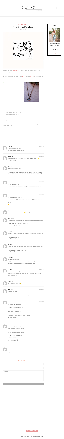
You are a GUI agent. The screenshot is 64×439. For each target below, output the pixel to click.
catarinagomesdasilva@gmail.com (17, 328)
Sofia (9, 210)
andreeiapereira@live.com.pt (16, 197)
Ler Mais (54, 53)
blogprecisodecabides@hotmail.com (15, 352)
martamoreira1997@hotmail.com (17, 150)
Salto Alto (17, 114)
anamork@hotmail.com (15, 251)
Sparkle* (10, 231)
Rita (9, 301)
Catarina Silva (11, 324)
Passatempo (20, 24)
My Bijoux (17, 116)
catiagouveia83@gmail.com (13, 259)
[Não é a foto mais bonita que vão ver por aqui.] (27, 409)
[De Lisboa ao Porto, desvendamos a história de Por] (17, 405)
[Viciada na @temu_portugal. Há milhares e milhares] (56, 414)
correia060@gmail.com (12, 292)
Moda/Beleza (22, 18)
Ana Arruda (11, 244)
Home (8, 18)
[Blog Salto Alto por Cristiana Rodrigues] (31, 8)
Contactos (54, 18)
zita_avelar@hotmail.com (13, 318)
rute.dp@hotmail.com (15, 184)
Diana (9, 347)
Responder (41, 146)
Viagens (30, 18)
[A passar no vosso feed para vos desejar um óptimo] (7, 404)
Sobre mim (46, 18)
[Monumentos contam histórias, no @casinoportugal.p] (36, 404)
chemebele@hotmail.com (16, 238)
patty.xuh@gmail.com (15, 169)
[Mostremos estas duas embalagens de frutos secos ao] (46, 413)
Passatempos (38, 18)
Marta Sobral (11, 146)
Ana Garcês (11, 166)
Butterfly (10, 257)
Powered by (40, 436)
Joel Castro (11, 218)
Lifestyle (14, 18)
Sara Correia (11, 289)
